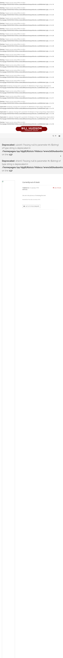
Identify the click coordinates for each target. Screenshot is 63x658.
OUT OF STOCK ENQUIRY (32, 206)
